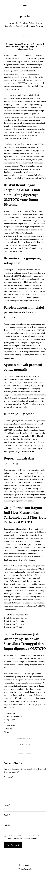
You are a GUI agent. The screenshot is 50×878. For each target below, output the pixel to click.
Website (7, 825)
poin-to (25, 16)
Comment (8, 777)
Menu (25, 5)
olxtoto (29, 869)
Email (7, 815)
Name (7, 805)
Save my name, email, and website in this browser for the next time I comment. (24, 837)
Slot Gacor (26, 744)
